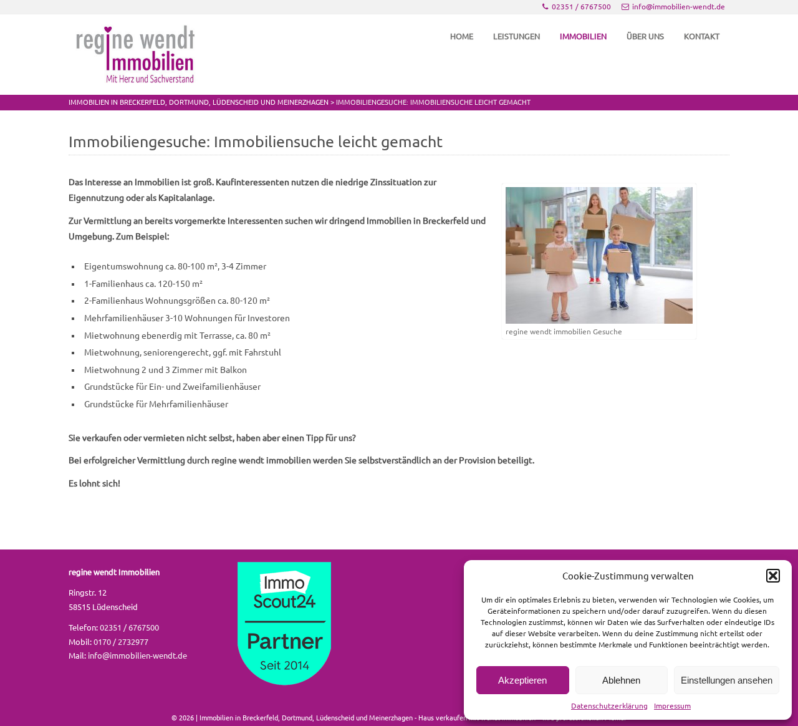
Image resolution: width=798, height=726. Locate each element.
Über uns (645, 36)
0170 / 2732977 (121, 641)
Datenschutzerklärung (609, 706)
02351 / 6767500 (581, 6)
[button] (773, 575)
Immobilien (583, 36)
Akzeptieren (522, 680)
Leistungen (516, 36)
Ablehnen (621, 680)
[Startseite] (137, 55)
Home (461, 36)
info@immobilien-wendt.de (678, 6)
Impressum (672, 706)
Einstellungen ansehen (726, 680)
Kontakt (701, 36)
